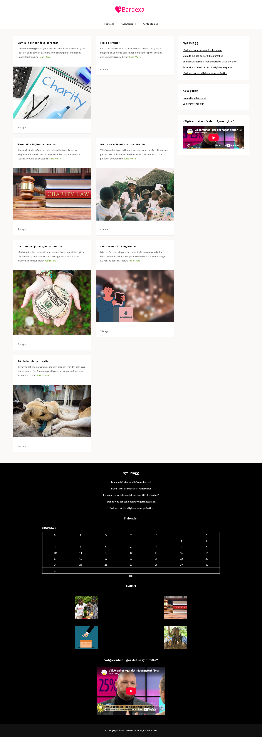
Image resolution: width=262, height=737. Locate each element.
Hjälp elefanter (110, 42)
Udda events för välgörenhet (118, 246)
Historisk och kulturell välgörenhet (123, 144)
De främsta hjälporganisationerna (40, 246)
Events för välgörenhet (194, 97)
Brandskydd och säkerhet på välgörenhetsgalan (207, 67)
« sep (130, 575)
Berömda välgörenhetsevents (37, 144)
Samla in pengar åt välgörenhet (38, 42)
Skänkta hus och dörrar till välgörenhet (203, 55)
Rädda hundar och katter (34, 361)
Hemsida (109, 23)
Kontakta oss (150, 23)
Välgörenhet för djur (193, 103)
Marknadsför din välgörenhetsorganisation (205, 73)
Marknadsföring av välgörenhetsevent (202, 50)
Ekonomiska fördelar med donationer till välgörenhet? (210, 61)
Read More (44, 56)
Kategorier (127, 23)
